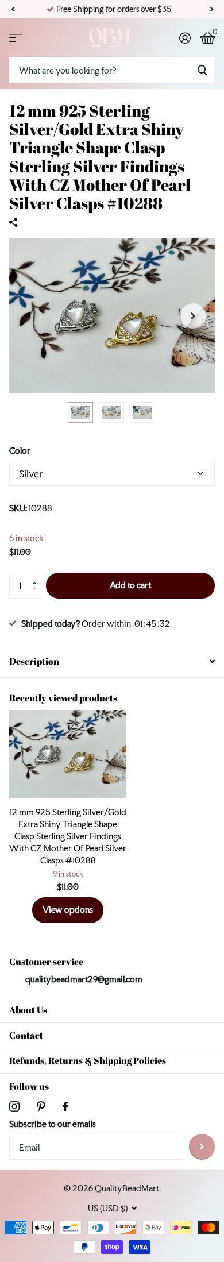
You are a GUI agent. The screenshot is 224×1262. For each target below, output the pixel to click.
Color (19, 450)
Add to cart (130, 585)
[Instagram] (14, 1106)
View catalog (15, 38)
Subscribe (202, 1147)
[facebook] (65, 1106)
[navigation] (80, 412)
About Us (28, 1010)
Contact (26, 1035)
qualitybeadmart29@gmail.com (83, 979)
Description (34, 661)
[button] (12, 9)
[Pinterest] (41, 1106)
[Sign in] (185, 38)
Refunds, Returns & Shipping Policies (87, 1060)
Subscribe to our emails (52, 1123)
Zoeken (202, 70)
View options (68, 909)
